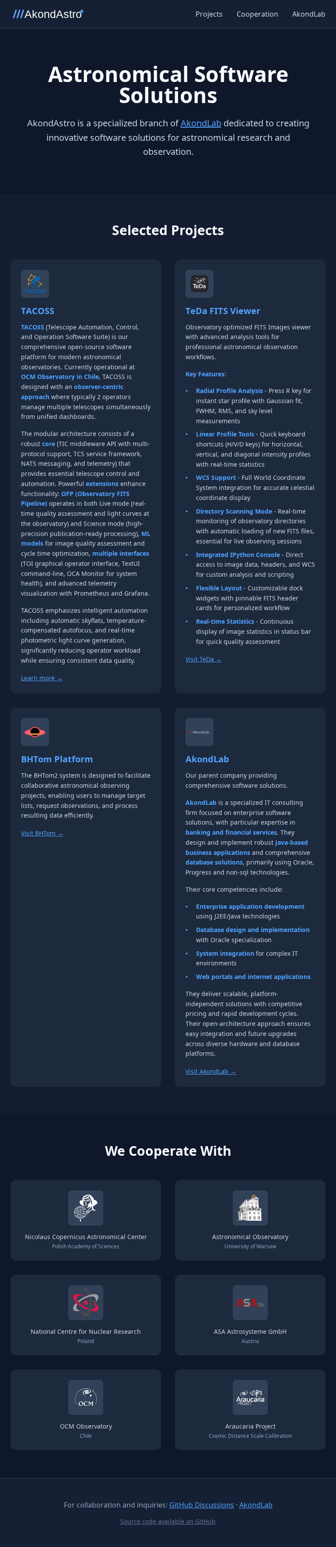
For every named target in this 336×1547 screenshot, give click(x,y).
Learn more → (42, 678)
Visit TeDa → (204, 659)
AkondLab (309, 14)
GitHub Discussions (201, 1505)
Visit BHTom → (42, 833)
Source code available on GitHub (168, 1521)
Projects (209, 14)
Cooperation (257, 14)
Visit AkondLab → (211, 1071)
